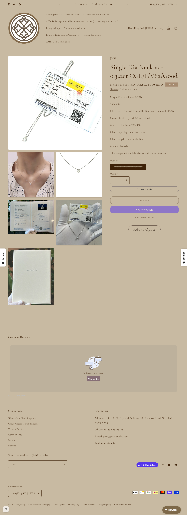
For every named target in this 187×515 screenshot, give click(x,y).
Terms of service (89, 504)
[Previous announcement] (60, 4)
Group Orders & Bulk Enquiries (23, 423)
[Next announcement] (127, 4)
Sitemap (12, 445)
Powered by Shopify (42, 505)
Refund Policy (15, 434)
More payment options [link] (144, 217)
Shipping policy (105, 504)
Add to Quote (144, 229)
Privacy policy (73, 504)
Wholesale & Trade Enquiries (22, 418)
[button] (53, 14)
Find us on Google (105, 443)
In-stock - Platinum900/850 (130, 167)
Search (11, 440)
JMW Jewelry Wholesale (24, 505)
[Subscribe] (63, 464)
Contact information (122, 504)
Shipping (114, 89)
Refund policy (59, 504)
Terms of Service (16, 429)
